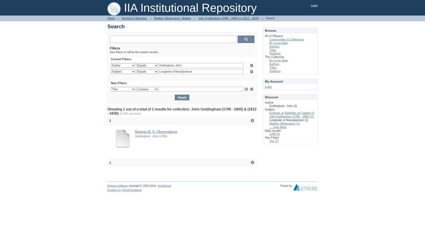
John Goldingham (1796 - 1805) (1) (291, 116)
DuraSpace (164, 185)
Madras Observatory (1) (284, 123)
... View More (277, 127)
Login (314, 5)
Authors (274, 46)
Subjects (275, 53)
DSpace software (117, 185)
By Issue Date (278, 43)
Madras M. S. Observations (156, 132)
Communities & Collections (286, 39)
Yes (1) (273, 141)
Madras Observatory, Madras (172, 18)
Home (111, 18)
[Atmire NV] (305, 188)
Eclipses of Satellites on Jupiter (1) (291, 113)
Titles (272, 50)
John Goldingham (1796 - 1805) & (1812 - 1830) (228, 18)
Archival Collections (134, 18)
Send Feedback (132, 190)
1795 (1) (274, 134)
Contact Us (114, 190)
